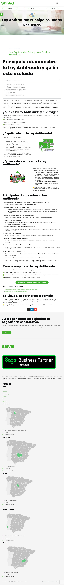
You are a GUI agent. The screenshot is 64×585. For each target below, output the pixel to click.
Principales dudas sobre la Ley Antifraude (16, 89)
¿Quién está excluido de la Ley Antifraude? (16, 87)
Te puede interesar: (11, 92)
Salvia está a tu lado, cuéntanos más (15, 95)
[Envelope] (35, 309)
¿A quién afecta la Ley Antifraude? (14, 86)
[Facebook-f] (10, 384)
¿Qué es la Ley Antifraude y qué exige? (15, 84)
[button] (1, 14)
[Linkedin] (32, 309)
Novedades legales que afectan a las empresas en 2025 (21, 289)
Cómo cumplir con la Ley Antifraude (14, 90)
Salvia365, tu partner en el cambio (14, 94)
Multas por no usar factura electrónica (16, 291)
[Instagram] (28, 309)
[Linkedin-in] (4, 384)
